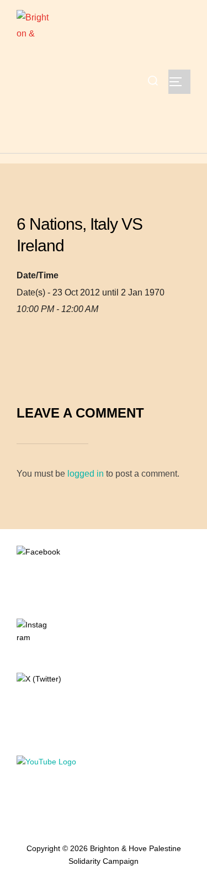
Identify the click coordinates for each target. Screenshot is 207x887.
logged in (85, 473)
